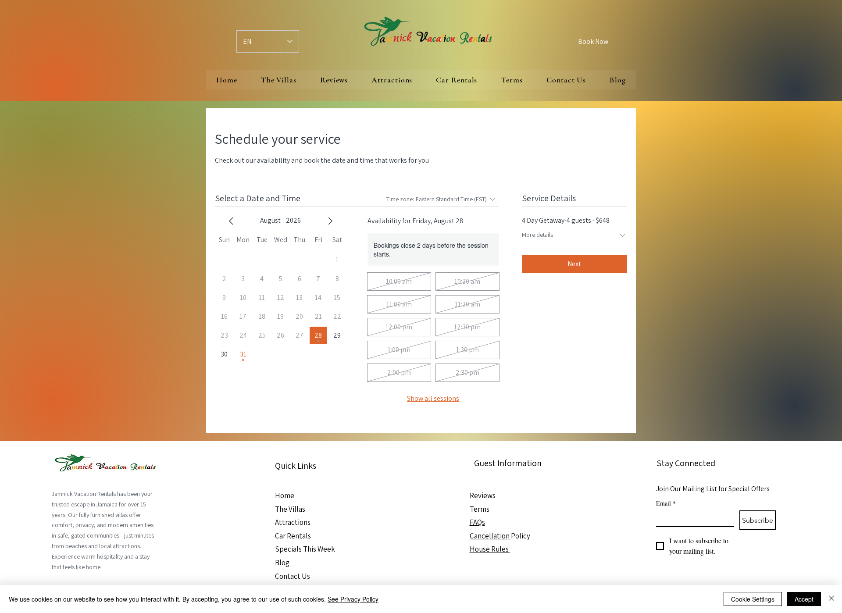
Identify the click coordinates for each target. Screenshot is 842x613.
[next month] (330, 221)
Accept (804, 599)
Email (666, 503)
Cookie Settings (752, 599)
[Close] (831, 599)
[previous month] (231, 221)
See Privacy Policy (353, 599)
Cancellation (490, 536)
